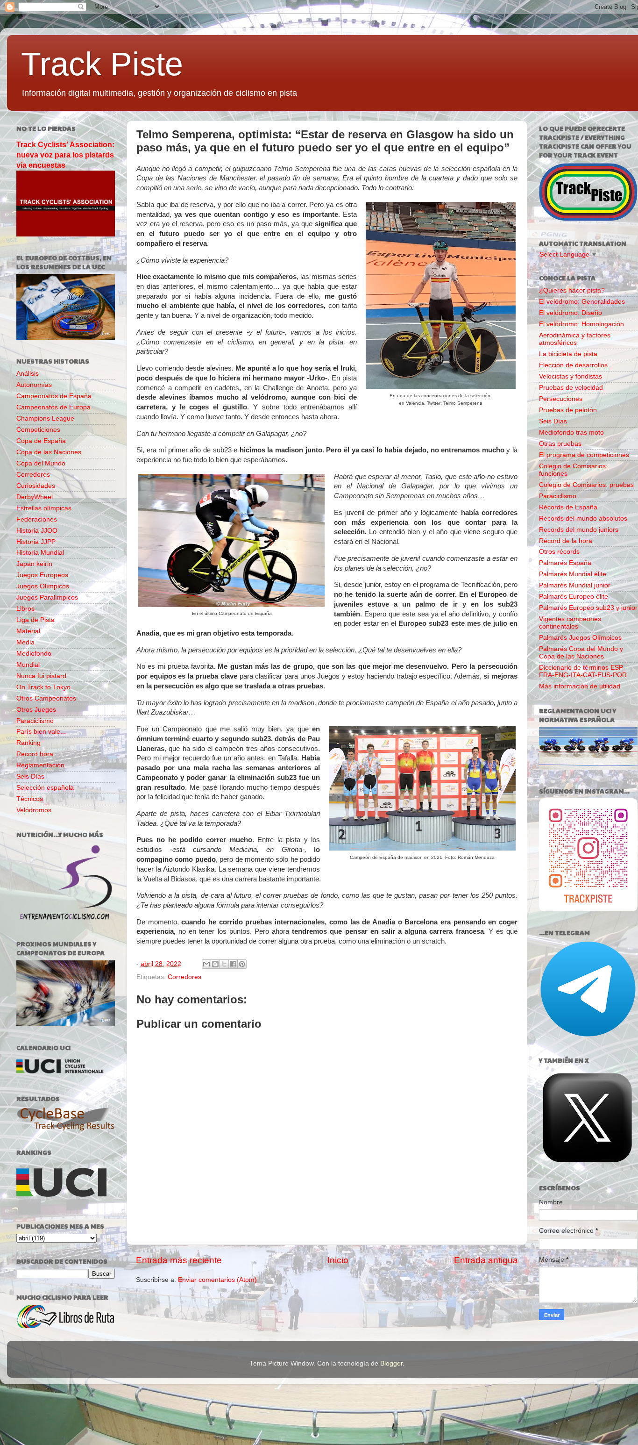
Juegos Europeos (42, 575)
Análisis (27, 373)
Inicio (337, 1260)
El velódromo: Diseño (570, 312)
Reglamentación (40, 765)
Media (25, 642)
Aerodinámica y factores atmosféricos (574, 339)
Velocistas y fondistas (570, 376)
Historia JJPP (36, 541)
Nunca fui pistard (41, 676)
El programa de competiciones (584, 454)
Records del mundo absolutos (583, 518)
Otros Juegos (36, 709)
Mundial (28, 664)
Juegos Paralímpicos (47, 597)
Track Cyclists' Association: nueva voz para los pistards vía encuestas (65, 155)
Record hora (34, 754)
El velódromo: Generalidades (582, 301)
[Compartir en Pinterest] (242, 964)
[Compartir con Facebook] (233, 964)
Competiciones (38, 429)
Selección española (45, 787)
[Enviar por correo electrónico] (206, 964)
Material (28, 631)
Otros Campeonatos (46, 698)
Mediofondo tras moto (571, 432)
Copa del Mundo (40, 463)
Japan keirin (34, 563)
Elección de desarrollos (573, 365)
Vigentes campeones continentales (570, 622)
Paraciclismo (35, 720)
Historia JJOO (36, 530)
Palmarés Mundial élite (572, 574)
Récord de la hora (565, 540)
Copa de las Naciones (48, 452)
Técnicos (29, 798)
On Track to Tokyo (43, 687)
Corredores (184, 976)
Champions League (45, 418)
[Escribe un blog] (215, 964)
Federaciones (36, 519)
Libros (25, 608)
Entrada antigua (486, 1260)
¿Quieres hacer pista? (572, 290)
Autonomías (34, 384)
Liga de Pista (35, 619)
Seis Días (30, 776)
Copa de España (41, 440)
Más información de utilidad (579, 686)
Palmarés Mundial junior (574, 585)
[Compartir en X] (224, 964)
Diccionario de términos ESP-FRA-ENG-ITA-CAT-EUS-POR (583, 671)
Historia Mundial (40, 552)
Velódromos (33, 810)
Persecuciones (560, 398)
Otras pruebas (560, 443)
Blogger (391, 1363)
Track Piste (102, 64)
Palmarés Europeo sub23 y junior (588, 607)
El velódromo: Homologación (581, 324)
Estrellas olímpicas (43, 508)
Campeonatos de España (54, 396)
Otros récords (559, 551)
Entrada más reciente (179, 1260)
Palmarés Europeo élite (573, 596)
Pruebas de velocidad (571, 387)
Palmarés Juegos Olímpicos (580, 637)
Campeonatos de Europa (53, 407)
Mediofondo (33, 653)
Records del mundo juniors (578, 529)
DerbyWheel (34, 497)
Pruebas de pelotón (568, 410)
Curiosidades (35, 485)
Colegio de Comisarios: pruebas (586, 484)
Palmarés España (565, 562)
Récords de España (568, 507)
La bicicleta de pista (568, 354)
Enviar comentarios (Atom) (217, 1279)
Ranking (28, 742)
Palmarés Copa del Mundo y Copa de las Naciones (581, 652)
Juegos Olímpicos (42, 586)
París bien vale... (41, 731)
